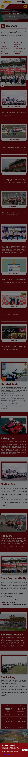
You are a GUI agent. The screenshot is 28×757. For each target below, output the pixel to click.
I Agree (25, 750)
